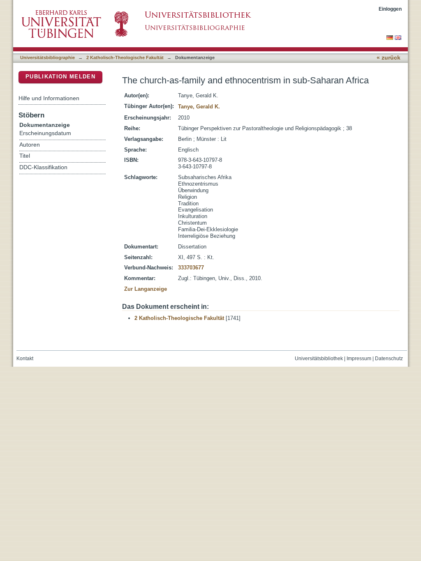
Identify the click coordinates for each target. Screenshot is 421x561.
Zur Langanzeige (145, 289)
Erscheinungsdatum (45, 133)
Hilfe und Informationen (49, 98)
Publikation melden (60, 77)
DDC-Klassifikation (43, 167)
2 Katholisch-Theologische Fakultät (125, 57)
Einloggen (390, 8)
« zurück (388, 58)
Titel (24, 156)
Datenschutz (389, 358)
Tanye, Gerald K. (199, 106)
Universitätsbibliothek (319, 358)
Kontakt (24, 358)
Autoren (29, 145)
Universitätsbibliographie (47, 57)
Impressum (359, 358)
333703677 (191, 267)
